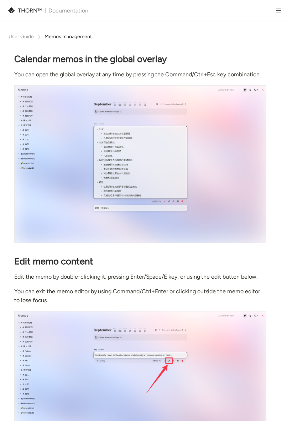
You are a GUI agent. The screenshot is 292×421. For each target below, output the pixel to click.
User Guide (21, 37)
